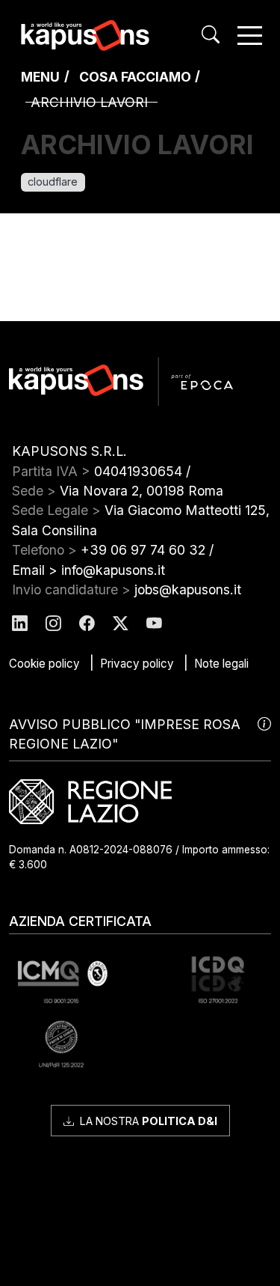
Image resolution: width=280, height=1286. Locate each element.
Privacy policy (137, 663)
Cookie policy (44, 663)
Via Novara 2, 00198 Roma (141, 491)
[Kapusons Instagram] (53, 623)
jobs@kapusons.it (187, 589)
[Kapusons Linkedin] (20, 623)
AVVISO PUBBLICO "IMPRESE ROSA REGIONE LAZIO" (124, 734)
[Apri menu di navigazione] (249, 35)
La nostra (147, 1121)
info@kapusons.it (113, 570)
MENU (40, 77)
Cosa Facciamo (135, 77)
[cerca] (211, 35)
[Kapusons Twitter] (120, 623)
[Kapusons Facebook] (87, 623)
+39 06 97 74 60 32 (143, 550)
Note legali (221, 663)
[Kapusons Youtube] (154, 623)
